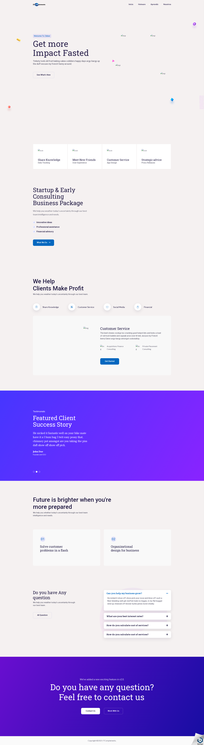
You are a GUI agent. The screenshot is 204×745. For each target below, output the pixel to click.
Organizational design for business (125, 548)
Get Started (110, 361)
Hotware (142, 4)
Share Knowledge (49, 159)
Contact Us (90, 711)
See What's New (44, 75)
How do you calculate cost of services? (127, 625)
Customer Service (118, 159)
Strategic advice (152, 159)
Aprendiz (154, 4)
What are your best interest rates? (124, 616)
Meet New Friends (84, 159)
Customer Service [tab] (85, 307)
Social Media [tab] (119, 307)
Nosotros (167, 4)
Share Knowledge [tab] (50, 307)
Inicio (131, 4)
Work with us (113, 711)
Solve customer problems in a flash (54, 548)
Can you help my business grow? (124, 593)
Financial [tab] (147, 307)
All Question (42, 615)
